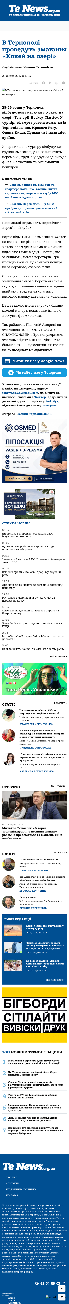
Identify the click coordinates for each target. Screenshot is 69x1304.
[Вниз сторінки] (61, 1297)
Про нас (11, 1177)
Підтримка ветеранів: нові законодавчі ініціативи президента (27, 535)
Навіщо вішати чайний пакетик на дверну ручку (33, 649)
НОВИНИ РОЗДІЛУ (55, 980)
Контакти (12, 1183)
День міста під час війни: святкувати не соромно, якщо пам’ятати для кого (32, 1119)
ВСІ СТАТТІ (60, 703)
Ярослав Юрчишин (32, 891)
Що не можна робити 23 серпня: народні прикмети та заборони (28, 548)
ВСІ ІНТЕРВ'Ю (58, 786)
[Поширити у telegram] (63, 83)
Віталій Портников (33, 908)
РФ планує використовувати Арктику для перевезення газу (29, 599)
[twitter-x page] (47, 1283)
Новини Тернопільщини (34, 414)
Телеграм (49, 405)
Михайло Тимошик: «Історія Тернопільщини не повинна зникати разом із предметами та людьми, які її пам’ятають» (32, 833)
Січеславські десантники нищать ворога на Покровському (30, 612)
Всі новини (58, 656)
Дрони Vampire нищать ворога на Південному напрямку (32, 586)
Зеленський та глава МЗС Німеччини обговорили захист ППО (33, 561)
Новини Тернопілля (38, 67)
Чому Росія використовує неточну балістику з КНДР (32, 625)
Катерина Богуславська (36, 771)
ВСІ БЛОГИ (60, 852)
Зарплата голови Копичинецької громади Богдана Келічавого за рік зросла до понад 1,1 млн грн (34, 1108)
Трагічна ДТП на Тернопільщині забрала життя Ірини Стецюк (32, 1096)
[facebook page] (42, 1283)
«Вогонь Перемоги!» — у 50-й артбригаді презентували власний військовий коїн (31, 208)
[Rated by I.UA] (56, 1297)
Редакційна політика (21, 1189)
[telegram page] (58, 1283)
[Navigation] (60, 26)
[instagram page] (63, 1283)
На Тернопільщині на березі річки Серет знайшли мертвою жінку (32, 1073)
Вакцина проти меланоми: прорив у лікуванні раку (31, 573)
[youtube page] (53, 1283)
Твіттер (40, 397)
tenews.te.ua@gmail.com (20, 392)
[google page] (37, 1283)
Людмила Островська (35, 747)
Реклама (12, 1195)
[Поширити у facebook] (43, 83)
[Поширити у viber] (57, 83)
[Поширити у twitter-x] (50, 83)
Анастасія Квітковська (36, 724)
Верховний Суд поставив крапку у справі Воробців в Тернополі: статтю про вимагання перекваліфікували (35, 1131)
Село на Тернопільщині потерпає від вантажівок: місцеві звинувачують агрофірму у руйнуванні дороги (35, 1085)
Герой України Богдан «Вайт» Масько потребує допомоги (33, 638)
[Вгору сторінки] (61, 1288)
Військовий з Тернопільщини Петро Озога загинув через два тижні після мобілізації (33, 1062)
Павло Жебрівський (33, 870)
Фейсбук (52, 401)
